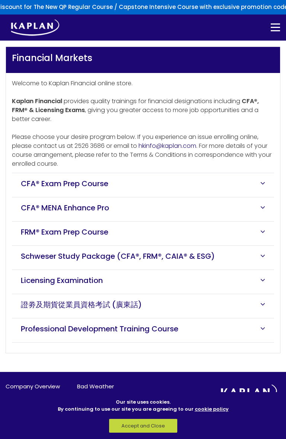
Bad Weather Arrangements (97, 390)
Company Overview (33, 386)
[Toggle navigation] (270, 27)
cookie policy (212, 409)
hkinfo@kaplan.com (167, 145)
